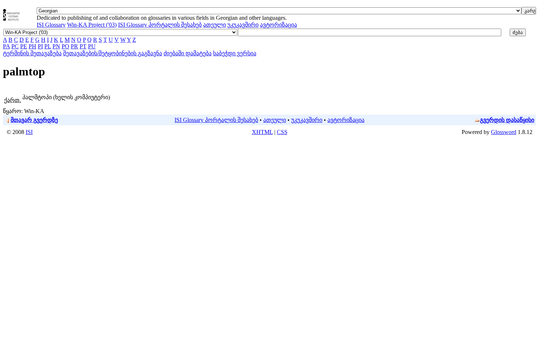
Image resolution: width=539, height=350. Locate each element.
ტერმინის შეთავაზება (32, 53)
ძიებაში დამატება (188, 53)
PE (23, 46)
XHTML (262, 132)
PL (47, 46)
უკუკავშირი (242, 25)
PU (92, 46)
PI (40, 46)
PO (65, 46)
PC (15, 46)
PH (32, 46)
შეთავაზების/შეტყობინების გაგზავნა (112, 53)
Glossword (503, 132)
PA (6, 46)
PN (56, 46)
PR (74, 46)
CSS (282, 132)
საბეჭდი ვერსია (234, 53)
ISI (29, 132)
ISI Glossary (51, 25)
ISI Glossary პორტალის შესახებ (160, 25)
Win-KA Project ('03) (92, 25)
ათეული (214, 25)
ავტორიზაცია (278, 25)
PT (83, 46)
